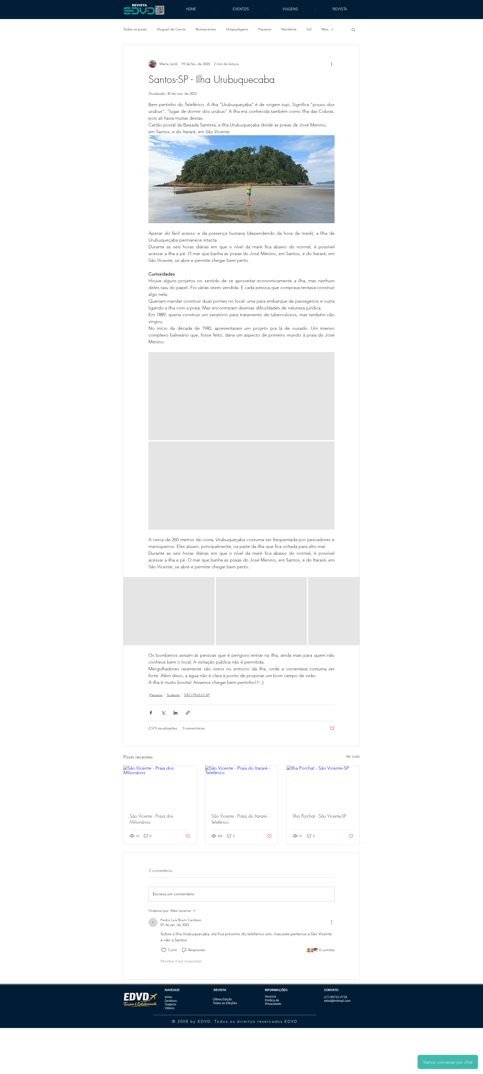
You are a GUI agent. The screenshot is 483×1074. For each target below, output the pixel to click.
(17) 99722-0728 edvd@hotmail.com (337, 998)
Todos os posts (135, 29)
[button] (353, 29)
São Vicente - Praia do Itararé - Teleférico (240, 819)
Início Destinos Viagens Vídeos (171, 1002)
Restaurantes (206, 29)
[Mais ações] (332, 64)
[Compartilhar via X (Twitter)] (163, 712)
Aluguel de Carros (171, 29)
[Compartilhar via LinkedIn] (175, 712)
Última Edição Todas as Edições (225, 1001)
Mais (325, 29)
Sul (309, 29)
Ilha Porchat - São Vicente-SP (319, 816)
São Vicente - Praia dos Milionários (151, 819)
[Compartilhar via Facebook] (150, 712)
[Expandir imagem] (241, 396)
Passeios (264, 29)
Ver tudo (353, 756)
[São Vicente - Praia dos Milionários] (160, 786)
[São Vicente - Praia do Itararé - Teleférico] (241, 786)
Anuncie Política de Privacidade (273, 1000)
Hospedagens (237, 29)
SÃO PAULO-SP (197, 695)
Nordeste (289, 29)
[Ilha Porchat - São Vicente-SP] (323, 786)
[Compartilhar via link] (187, 712)
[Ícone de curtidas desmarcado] (163, 950)
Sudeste (173, 695)
